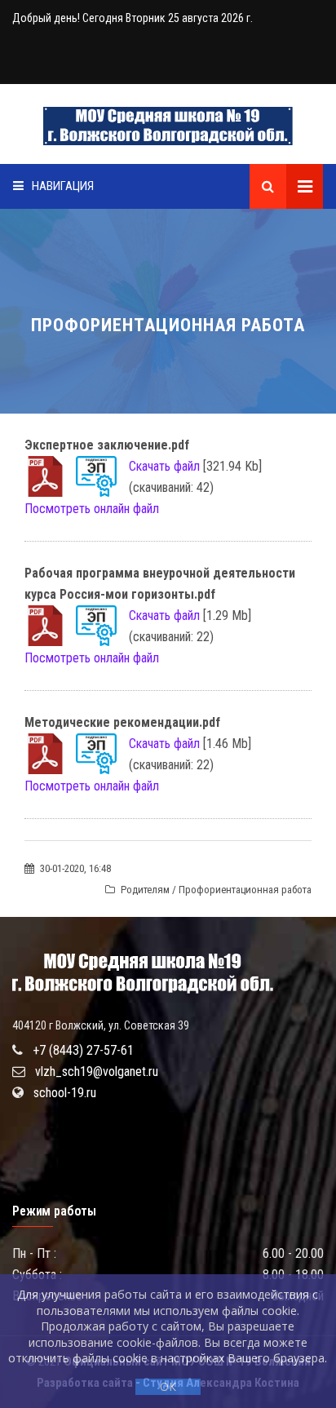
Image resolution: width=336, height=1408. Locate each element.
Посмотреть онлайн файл (91, 508)
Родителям (145, 889)
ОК (168, 1386)
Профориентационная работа (245, 889)
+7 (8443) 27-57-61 (83, 1050)
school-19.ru (64, 1092)
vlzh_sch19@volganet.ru (96, 1071)
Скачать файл (164, 466)
